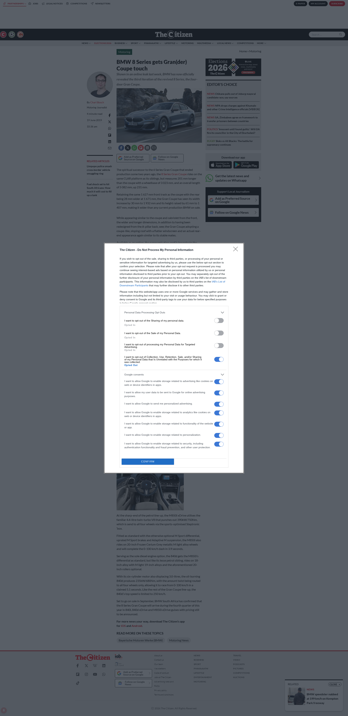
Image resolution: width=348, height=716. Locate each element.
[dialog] (174, 358)
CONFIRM (148, 461)
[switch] (219, 320)
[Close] (236, 250)
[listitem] (174, 312)
